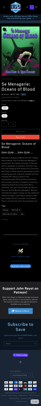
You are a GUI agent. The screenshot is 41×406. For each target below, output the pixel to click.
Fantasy (5, 210)
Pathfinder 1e (16, 210)
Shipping (3, 97)
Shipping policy (14, 398)
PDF (5, 108)
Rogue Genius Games (6, 79)
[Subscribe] (35, 343)
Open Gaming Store (15, 393)
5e (4, 116)
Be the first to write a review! (20, 266)
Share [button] (5, 219)
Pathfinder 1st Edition (10, 214)
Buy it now (20, 137)
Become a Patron (22, 311)
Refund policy (12, 395)
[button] (4, 7)
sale (22, 214)
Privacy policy (23, 395)
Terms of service (34, 395)
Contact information (27, 398)
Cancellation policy (21, 401)
